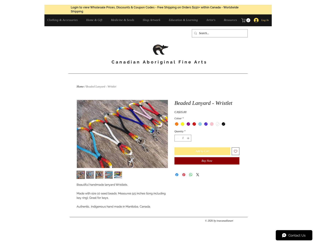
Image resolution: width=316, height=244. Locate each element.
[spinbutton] (183, 138)
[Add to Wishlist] (235, 151)
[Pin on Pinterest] (184, 175)
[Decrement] (177, 138)
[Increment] (188, 138)
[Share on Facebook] (177, 175)
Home (80, 86)
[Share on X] (197, 175)
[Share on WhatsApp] (191, 175)
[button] (63, 20)
